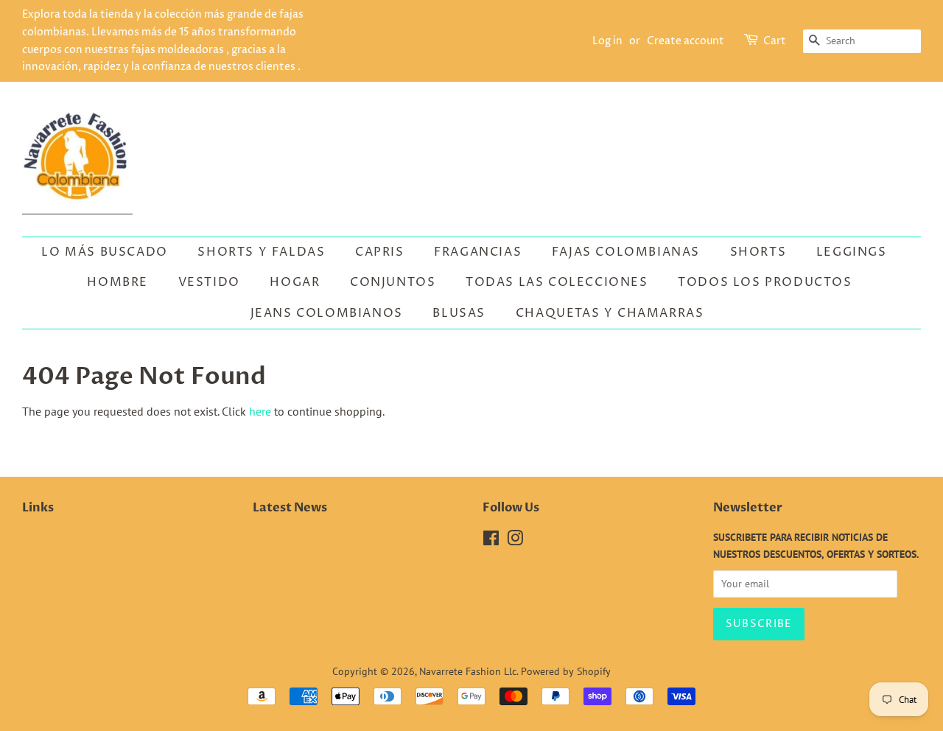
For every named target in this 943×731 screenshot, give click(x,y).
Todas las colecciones (557, 282)
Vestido (209, 282)
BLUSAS (458, 313)
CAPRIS (379, 252)
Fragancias (478, 252)
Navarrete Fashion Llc (467, 671)
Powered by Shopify (566, 671)
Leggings (851, 252)
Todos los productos (765, 282)
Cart (774, 41)
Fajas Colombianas (626, 252)
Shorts (758, 252)
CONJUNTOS (392, 282)
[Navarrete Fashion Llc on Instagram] (515, 541)
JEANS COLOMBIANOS (326, 313)
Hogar (295, 282)
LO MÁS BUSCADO (104, 252)
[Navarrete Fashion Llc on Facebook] (491, 541)
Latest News (290, 508)
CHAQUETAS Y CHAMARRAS (610, 313)
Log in (607, 41)
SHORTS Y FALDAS (261, 252)
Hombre (117, 282)
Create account (685, 41)
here (260, 411)
